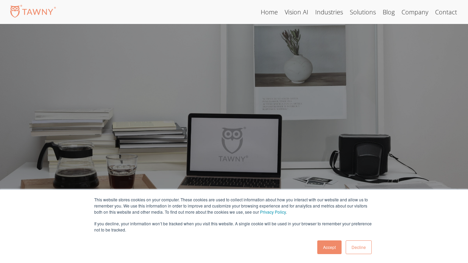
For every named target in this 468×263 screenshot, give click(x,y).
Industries (329, 12)
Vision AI (296, 12)
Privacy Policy (273, 212)
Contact (446, 12)
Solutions (363, 12)
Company (415, 12)
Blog (389, 12)
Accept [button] (329, 247)
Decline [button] (359, 247)
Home (269, 12)
